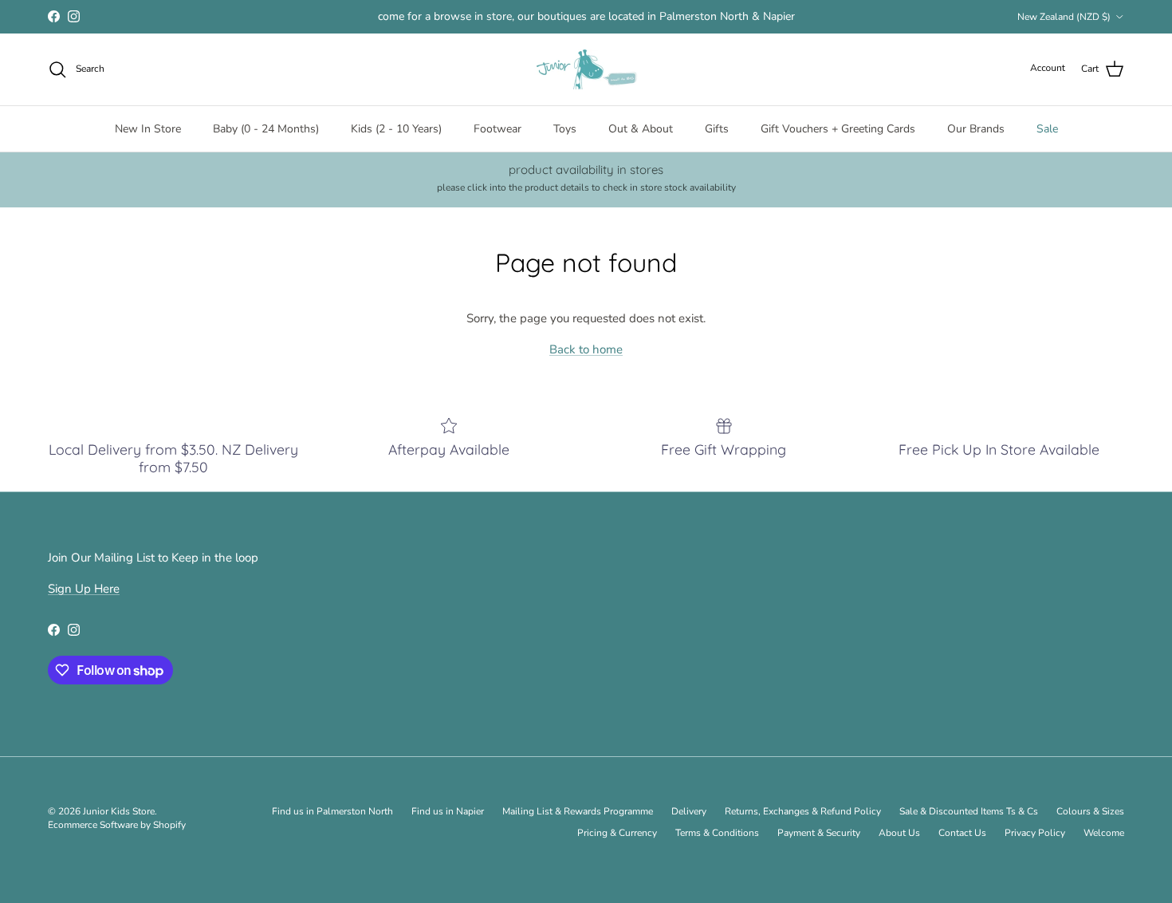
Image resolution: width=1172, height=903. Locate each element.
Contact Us (962, 832)
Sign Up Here (84, 589)
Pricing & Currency (617, 832)
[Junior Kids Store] (586, 69)
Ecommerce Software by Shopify (117, 824)
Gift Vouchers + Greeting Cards (838, 128)
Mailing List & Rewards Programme (577, 811)
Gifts (717, 128)
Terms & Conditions (717, 832)
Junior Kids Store (119, 811)
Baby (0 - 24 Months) (266, 128)
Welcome (1104, 832)
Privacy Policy (1035, 832)
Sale (1047, 128)
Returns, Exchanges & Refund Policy (803, 811)
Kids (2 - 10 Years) (396, 128)
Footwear (497, 128)
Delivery (688, 811)
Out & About (640, 128)
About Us (899, 832)
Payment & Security (818, 832)
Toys (564, 128)
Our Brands (976, 128)
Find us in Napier (447, 811)
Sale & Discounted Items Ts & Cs (968, 811)
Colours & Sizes (1090, 811)
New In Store (148, 128)
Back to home (586, 349)
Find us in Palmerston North (332, 811)
